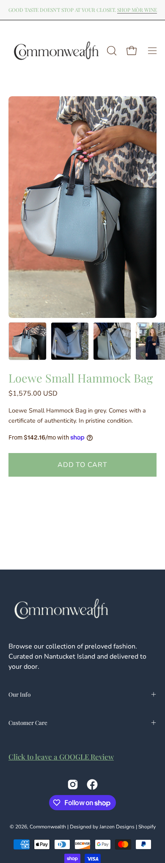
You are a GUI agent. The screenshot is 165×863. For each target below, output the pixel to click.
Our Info (19, 694)
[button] (111, 51)
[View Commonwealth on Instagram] (72, 784)
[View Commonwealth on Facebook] (92, 784)
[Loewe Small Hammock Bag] (27, 341)
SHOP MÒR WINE (137, 10)
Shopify (147, 826)
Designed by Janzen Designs (102, 826)
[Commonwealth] (56, 51)
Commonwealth (48, 826)
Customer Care (27, 722)
